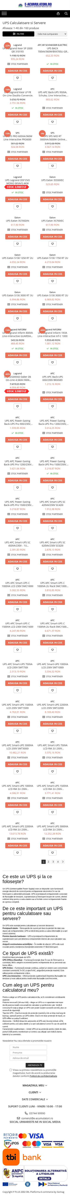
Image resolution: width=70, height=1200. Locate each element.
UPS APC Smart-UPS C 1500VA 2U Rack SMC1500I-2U (52, 625)
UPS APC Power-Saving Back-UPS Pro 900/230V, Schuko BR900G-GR (17, 422)
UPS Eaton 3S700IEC (52, 220)
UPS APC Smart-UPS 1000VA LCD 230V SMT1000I (52, 666)
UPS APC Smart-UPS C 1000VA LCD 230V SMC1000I (17, 584)
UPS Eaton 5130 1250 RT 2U (17, 258)
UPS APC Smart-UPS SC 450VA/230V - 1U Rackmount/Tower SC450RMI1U (17, 544)
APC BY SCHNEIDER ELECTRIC (52, 44)
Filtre (19, 33)
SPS (17, 132)
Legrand (17, 44)
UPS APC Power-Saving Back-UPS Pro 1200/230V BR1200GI (17, 463)
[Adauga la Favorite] (17, 78)
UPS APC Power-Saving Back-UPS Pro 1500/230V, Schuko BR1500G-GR (53, 463)
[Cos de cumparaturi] (58, 13)
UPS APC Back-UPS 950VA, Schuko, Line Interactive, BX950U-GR (52, 94)
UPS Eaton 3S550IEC (52, 180)
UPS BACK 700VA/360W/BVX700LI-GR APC (52, 50)
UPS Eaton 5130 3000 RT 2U (52, 295)
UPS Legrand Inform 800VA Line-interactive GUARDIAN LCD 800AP (17, 334)
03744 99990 (37, 1113)
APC (52, 88)
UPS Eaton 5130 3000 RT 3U (17, 295)
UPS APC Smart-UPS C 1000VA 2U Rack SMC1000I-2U (52, 584)
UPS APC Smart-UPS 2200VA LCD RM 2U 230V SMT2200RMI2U (17, 828)
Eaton (53, 176)
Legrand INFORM (17, 329)
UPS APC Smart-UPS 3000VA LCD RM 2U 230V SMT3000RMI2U (52, 828)
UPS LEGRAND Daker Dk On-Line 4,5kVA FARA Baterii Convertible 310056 (18, 378)
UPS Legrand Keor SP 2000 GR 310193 (17, 50)
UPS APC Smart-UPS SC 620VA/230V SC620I (52, 544)
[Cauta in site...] (66, 13)
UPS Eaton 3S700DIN (17, 220)
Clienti (34, 1092)
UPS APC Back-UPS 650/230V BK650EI (52, 378)
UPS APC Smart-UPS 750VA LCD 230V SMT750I (17, 666)
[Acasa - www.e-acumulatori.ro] (35, 5)
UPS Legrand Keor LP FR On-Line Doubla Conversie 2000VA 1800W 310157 (17, 94)
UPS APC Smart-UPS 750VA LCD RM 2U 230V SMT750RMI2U (52, 747)
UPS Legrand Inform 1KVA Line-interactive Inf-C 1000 (52, 334)
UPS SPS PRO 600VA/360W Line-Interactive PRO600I (17, 138)
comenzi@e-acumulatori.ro (37, 1118)
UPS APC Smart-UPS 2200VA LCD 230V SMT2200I (52, 706)
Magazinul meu (34, 1085)
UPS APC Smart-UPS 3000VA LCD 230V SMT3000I (17, 747)
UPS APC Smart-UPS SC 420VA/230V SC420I (52, 503)
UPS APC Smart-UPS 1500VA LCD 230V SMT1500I (17, 706)
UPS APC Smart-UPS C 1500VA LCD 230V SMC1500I (17, 625)
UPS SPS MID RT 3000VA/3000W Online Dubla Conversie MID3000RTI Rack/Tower (52, 138)
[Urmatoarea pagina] (62, 862)
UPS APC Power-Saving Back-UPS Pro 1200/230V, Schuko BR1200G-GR (53, 422)
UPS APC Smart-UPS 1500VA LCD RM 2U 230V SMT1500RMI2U (52, 787)
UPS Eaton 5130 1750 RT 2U (52, 258)
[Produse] (5, 14)
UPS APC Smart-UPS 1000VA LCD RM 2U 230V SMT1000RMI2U (17, 787)
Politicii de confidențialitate (43, 1076)
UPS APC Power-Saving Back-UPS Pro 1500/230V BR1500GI (17, 503)
